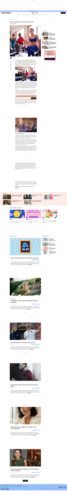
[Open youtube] (6, 12)
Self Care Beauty (14, 19)
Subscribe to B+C (29, 219)
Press (3, 485)
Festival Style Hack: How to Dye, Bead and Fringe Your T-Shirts (52, 253)
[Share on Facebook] (10, 62)
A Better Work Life (51, 238)
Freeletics (27, 64)
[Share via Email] (10, 66)
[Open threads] (7, 12)
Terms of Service (12, 486)
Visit (17, 222)
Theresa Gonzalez (13, 304)
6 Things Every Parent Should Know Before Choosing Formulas (52, 34)
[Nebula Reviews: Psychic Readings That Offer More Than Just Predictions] (45, 42)
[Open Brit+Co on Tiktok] (7, 489)
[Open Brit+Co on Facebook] (1, 489)
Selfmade (11, 219)
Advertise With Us (7, 485)
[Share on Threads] (10, 68)
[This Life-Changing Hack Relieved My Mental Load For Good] (45, 47)
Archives (20, 486)
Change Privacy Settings (24, 486)
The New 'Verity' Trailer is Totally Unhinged (37, 195)
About (1, 485)
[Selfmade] (17, 213)
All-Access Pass (54, 220)
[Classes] (49, 213)
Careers (13, 485)
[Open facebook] (2, 12)
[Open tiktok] (8, 12)
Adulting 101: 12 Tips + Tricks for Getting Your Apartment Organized (52, 245)
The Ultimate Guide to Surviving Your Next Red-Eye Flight (24, 385)
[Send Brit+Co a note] (10, 12)
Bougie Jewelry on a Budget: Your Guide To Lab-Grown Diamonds (52, 39)
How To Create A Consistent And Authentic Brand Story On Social (53, 240)
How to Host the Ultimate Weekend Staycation (52, 248)
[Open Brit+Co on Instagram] (3, 489)
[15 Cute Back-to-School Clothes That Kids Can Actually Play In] (28, 202)
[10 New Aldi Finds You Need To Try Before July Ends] (25, 246)
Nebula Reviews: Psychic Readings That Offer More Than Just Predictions (52, 43)
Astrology (50, 41)
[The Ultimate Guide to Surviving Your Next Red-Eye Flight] (25, 372)
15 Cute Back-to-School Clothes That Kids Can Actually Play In (37, 201)
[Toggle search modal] (59, 12)
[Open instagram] (4, 12)
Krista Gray (12, 388)
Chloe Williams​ (13, 344)
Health (17, 19)
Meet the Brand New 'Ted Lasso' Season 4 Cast (23, 342)
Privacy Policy (16, 486)
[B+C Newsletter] (33, 213)
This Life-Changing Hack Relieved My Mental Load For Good (52, 48)
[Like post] (10, 69)
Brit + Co (12, 430)
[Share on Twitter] (10, 65)
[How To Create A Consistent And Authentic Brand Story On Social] (45, 239)
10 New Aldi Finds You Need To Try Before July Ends (25, 258)
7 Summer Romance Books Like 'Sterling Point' (57, 195)
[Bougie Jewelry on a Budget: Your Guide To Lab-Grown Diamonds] (45, 38)
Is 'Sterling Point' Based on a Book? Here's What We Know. (17, 201)
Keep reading (30, 264)
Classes (43, 219)
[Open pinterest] (3, 12)
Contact (16, 485)
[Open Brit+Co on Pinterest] (2, 489)
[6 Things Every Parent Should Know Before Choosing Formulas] (45, 34)
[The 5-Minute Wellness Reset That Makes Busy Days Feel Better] (25, 286)
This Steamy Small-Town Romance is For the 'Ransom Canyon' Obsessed (17, 195)
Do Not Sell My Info (20, 485)
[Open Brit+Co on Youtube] (4, 489)
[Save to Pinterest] (10, 63)
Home (10, 19)
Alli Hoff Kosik (14, 57)
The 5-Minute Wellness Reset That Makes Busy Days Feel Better (24, 301)
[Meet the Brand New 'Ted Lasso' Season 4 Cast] (25, 331)
